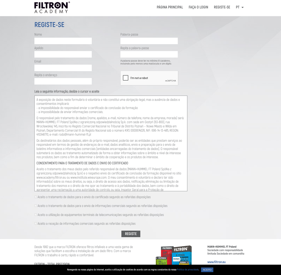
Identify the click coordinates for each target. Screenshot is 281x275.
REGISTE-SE (222, 7)
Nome (38, 35)
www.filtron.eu (216, 262)
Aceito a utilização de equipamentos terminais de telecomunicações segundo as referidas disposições (100, 215)
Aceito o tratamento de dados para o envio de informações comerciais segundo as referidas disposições (102, 206)
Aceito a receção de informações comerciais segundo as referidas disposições (86, 224)
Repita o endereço (45, 75)
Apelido (38, 48)
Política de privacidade (188, 269)
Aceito (207, 269)
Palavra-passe (129, 35)
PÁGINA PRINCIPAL (170, 7)
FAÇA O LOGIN (198, 7)
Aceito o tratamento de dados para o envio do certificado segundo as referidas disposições (94, 197)
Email (37, 61)
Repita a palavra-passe (134, 48)
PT (238, 7)
